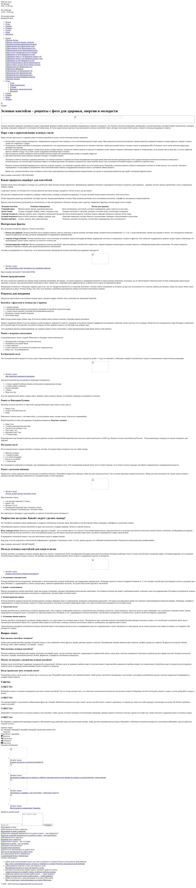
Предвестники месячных (10, 848)
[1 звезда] (5, 730)
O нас (7, 24)
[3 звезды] (21, 730)
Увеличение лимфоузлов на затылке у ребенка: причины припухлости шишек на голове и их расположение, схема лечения (58, 777)
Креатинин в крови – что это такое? (15, 843)
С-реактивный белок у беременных (14, 856)
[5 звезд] (37, 730)
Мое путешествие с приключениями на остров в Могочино (28, 880)
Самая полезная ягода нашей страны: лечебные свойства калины (30, 872)
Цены (7, 32)
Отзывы (8, 28)
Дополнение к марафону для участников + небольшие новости (34, 793)
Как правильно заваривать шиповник (20, 376)
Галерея (8, 26)
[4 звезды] (30, 730)
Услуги (8, 22)
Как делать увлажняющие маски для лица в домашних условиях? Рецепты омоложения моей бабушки (45, 864)
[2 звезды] (13, 730)
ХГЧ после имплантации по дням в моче (17, 852)
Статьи (8, 30)
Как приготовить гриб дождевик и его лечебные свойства (27, 268)
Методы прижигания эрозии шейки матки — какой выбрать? (29, 876)
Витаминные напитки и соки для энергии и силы (24, 868)
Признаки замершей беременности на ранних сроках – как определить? (28, 835)
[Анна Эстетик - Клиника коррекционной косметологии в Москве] (2, 103)
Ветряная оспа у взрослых (11, 839)
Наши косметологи (17, 85)
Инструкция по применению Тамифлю (25, 808)
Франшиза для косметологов (21, 89)
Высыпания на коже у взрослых (13, 831)
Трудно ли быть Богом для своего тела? (20, 493)
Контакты (9, 34)
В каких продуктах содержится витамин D (22, 574)
